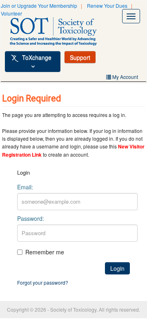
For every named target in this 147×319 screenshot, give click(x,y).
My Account (124, 76)
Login (117, 268)
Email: (25, 187)
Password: (30, 218)
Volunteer (11, 13)
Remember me (44, 252)
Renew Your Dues (107, 5)
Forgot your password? (42, 282)
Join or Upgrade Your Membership (39, 5)
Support (80, 57)
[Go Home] (62, 32)
